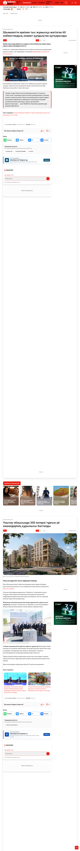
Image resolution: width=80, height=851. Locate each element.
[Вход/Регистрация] (72, 3)
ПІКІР (61, 2)
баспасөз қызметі (8, 588)
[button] (23, 9)
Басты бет (5, 13)
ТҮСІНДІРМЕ (41, 2)
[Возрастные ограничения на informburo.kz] (66, 3)
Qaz (40, 40)
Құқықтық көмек (21, 151)
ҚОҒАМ (34, 2)
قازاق (44, 40)
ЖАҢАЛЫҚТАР (27, 2)
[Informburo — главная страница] (9, 3)
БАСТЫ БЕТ (18, 2)
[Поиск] (69, 3)
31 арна (31, 151)
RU (75, 2)
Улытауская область (12, 725)
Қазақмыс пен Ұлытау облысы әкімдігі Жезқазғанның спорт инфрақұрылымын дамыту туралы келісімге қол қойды (15, 689)
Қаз (37, 40)
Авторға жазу (73, 40)
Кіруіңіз (8, 175)
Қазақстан (9, 151)
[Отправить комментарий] (47, 178)
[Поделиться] (76, 847)
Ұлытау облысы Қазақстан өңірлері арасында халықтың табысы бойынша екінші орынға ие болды (39, 688)
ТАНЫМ (57, 2)
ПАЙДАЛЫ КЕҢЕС (48, 2)
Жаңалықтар (14, 13)
